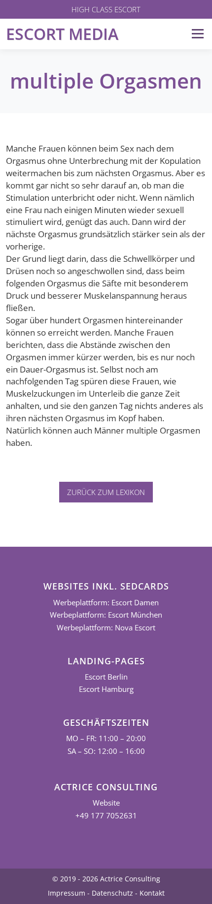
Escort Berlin (106, 677)
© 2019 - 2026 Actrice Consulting (106, 878)
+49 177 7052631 (106, 815)
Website (106, 803)
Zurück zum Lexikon (106, 492)
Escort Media (62, 33)
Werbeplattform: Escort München (106, 615)
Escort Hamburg (106, 689)
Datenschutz (112, 893)
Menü (197, 33)
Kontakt (152, 893)
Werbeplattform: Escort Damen (106, 602)
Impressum (66, 893)
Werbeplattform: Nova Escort (106, 627)
